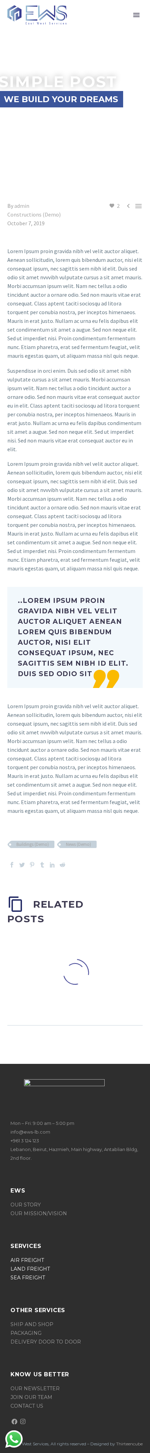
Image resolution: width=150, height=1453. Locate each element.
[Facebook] (12, 865)
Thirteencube (129, 1443)
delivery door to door (45, 1342)
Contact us (26, 1406)
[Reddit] (62, 865)
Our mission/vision (38, 1213)
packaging (26, 1333)
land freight (30, 1269)
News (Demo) (78, 844)
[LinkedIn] (52, 865)
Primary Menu (136, 15)
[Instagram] (23, 1421)
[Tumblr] (42, 865)
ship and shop (31, 1324)
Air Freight (27, 1260)
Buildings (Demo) (32, 844)
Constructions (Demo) (34, 214)
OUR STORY (26, 1205)
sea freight (27, 1277)
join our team (31, 1397)
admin (21, 205)
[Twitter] (22, 865)
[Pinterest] (32, 865)
